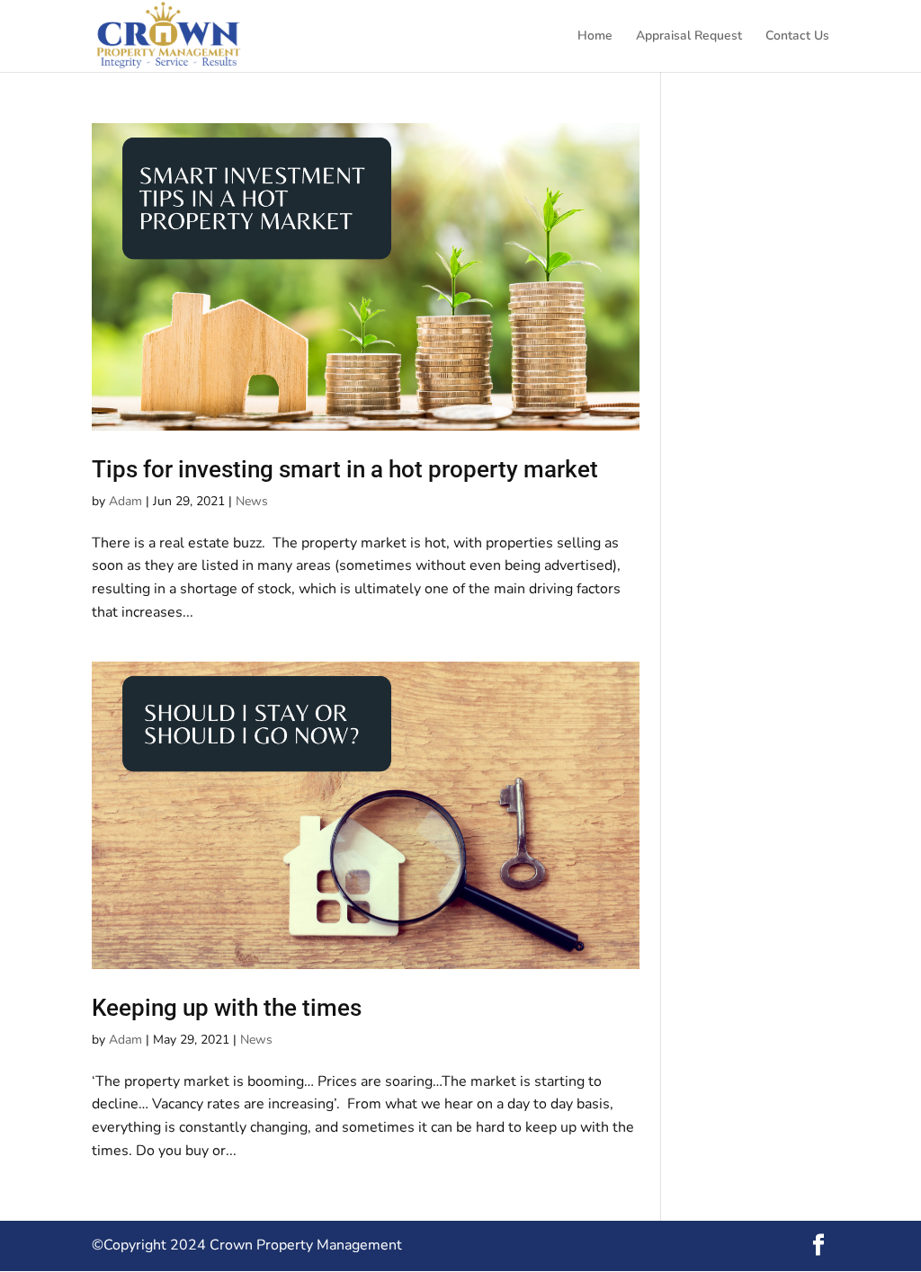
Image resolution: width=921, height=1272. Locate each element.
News (252, 501)
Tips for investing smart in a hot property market (345, 469)
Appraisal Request (689, 37)
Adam (125, 501)
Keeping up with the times (227, 1007)
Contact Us (797, 37)
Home (595, 37)
